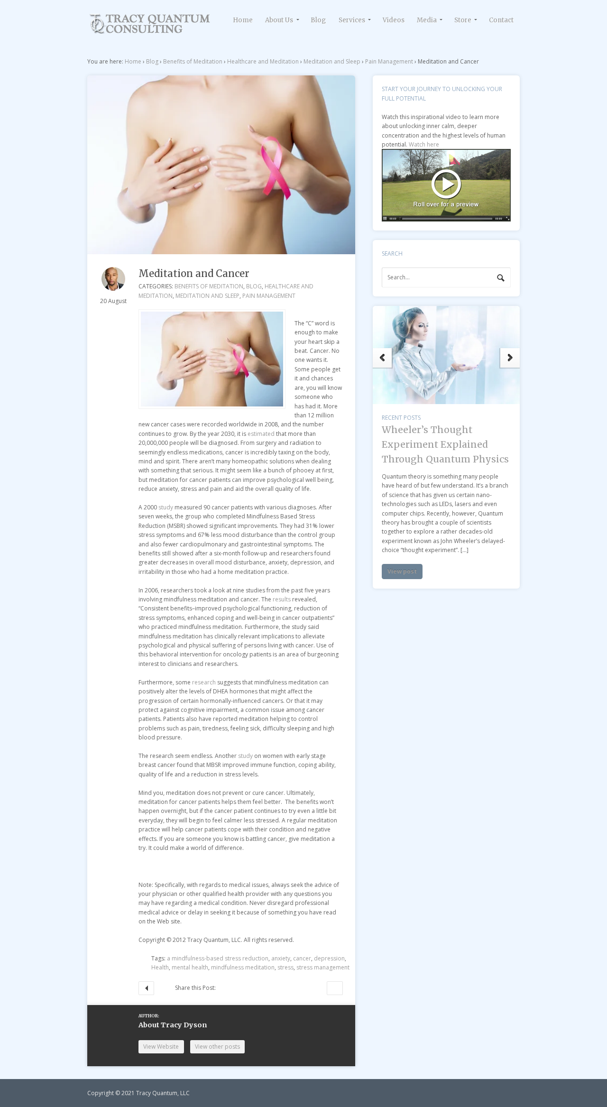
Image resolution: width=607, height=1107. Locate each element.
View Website (161, 1046)
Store (462, 20)
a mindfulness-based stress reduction (217, 958)
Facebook (241, 988)
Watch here (424, 144)
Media (427, 20)
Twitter (228, 988)
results (282, 599)
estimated (262, 434)
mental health (190, 967)
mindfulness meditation (243, 967)
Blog (318, 20)
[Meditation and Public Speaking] (150, 31)
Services (352, 20)
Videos (394, 20)
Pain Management (389, 61)
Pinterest (292, 988)
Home (243, 20)
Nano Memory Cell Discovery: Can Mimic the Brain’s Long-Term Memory (441, 500)
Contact (501, 20)
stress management (322, 967)
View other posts (217, 1046)
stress (285, 967)
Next (510, 366)
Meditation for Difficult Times (146, 988)
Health (160, 967)
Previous (382, 366)
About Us (279, 20)
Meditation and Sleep (332, 61)
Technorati (254, 988)
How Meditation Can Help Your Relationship (334, 988)
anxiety (280, 958)
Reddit (266, 988)
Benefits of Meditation (192, 61)
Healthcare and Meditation (263, 61)
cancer (302, 958)
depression (329, 958)
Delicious (279, 988)
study (165, 507)
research (204, 682)
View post (402, 626)
